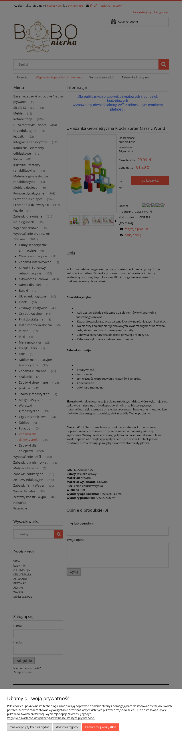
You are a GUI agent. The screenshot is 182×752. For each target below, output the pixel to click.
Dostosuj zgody (67, 727)
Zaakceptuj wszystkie (100, 727)
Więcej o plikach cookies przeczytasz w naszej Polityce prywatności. (51, 718)
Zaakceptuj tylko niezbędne (29, 727)
